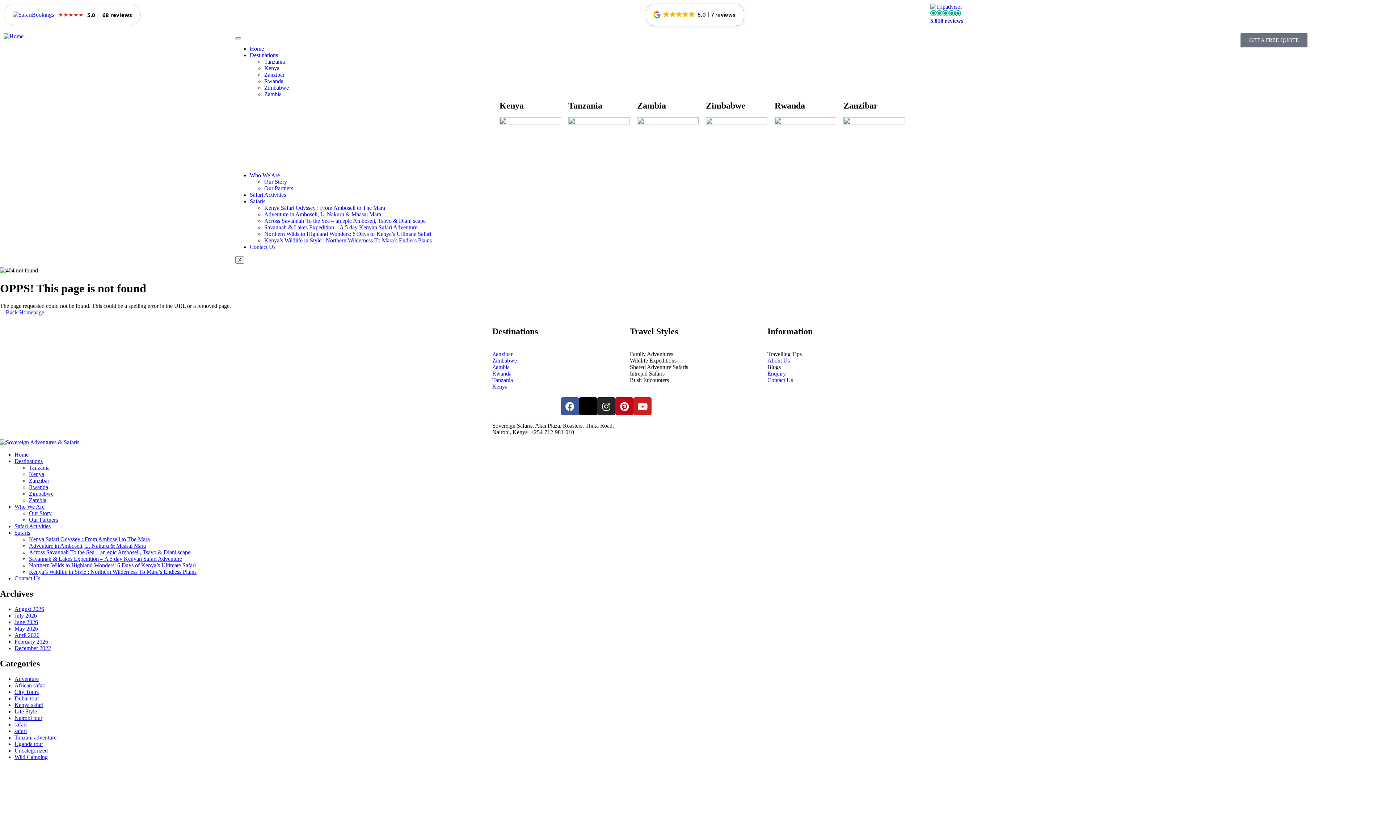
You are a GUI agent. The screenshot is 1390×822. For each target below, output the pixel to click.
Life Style (25, 711)
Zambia (273, 94)
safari (20, 724)
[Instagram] (606, 406)
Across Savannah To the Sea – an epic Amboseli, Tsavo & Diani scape (345, 221)
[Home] (14, 36)
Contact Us (262, 247)
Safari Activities (268, 195)
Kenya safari (28, 705)
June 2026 (26, 622)
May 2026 (26, 629)
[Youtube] (642, 406)
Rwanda (273, 81)
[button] (695, 15)
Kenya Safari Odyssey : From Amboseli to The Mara (324, 208)
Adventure (26, 679)
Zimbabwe (276, 88)
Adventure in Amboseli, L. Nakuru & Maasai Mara (322, 214)
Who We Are (265, 175)
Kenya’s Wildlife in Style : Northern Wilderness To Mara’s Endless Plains (348, 240)
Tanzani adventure (35, 737)
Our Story (275, 182)
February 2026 (31, 642)
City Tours (26, 692)
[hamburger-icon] (238, 38)
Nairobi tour (28, 718)
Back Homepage (24, 312)
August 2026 (29, 609)
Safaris (257, 201)
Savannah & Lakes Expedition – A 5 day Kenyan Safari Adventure (340, 227)
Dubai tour (26, 698)
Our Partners (278, 188)
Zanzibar (274, 75)
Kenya (271, 68)
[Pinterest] (624, 406)
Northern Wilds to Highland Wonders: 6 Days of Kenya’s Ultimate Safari (347, 234)
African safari (30, 685)
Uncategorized (31, 750)
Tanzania (274, 62)
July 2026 (25, 616)
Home (257, 49)
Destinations (264, 55)
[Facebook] (570, 406)
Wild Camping (31, 757)
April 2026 (26, 635)
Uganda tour (28, 744)
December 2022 (32, 648)
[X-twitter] (588, 406)
